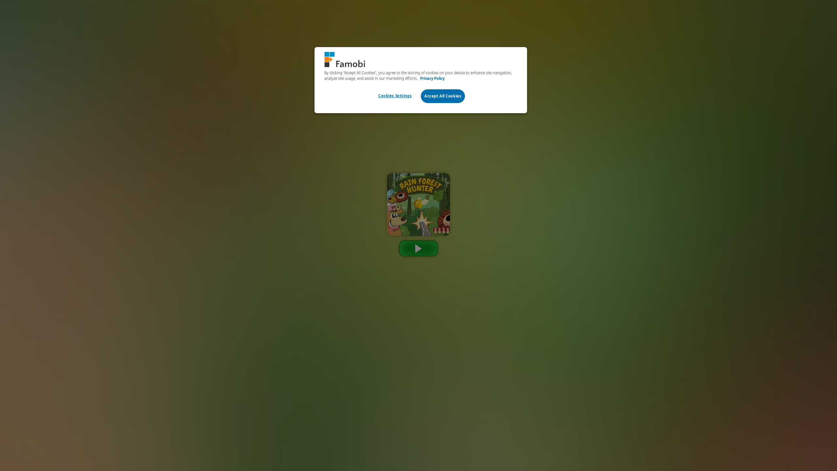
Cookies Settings (395, 95)
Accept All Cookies (442, 96)
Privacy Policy (432, 78)
